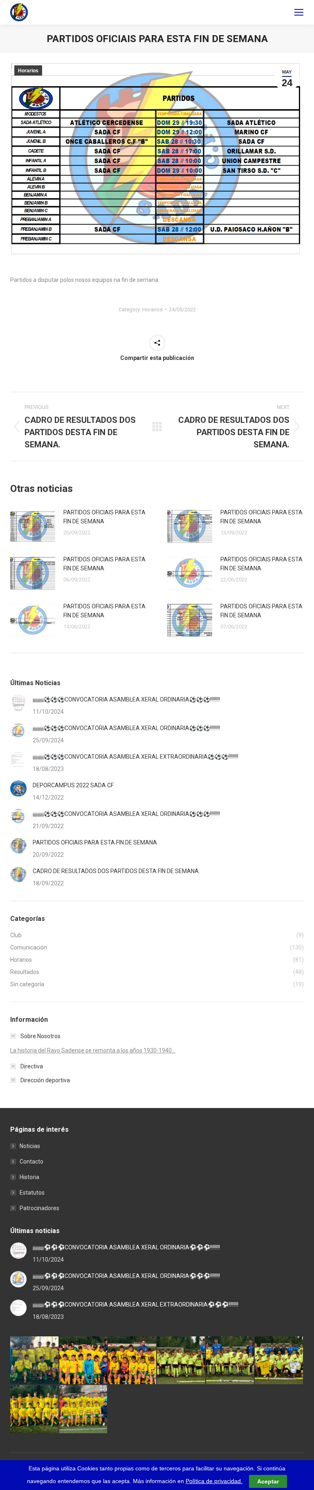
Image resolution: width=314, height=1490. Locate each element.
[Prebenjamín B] (181, 1360)
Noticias (30, 1146)
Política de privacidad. (214, 1481)
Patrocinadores (39, 1208)
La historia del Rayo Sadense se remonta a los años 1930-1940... (92, 1050)
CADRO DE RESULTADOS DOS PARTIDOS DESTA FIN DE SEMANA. (116, 871)
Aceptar (268, 1481)
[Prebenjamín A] (230, 1360)
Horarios (28, 71)
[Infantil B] (34, 1360)
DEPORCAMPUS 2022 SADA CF (73, 785)
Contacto (31, 1161)
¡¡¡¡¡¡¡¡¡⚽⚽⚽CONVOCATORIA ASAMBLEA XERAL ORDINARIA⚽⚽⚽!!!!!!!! (126, 699)
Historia (29, 1177)
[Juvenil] (279, 1360)
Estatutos (32, 1192)
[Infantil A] (83, 1360)
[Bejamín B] (132, 1360)
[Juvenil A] (83, 1409)
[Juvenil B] (34, 1409)
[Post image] (32, 526)
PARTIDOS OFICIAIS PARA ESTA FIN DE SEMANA (104, 517)
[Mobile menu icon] (299, 12)
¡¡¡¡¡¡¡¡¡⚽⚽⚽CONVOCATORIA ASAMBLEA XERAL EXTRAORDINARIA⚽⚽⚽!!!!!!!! (135, 756)
